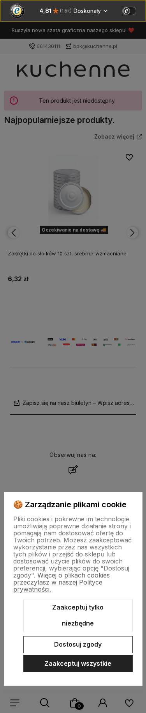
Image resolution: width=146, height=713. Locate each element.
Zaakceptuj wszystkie (77, 663)
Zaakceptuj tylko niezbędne (78, 615)
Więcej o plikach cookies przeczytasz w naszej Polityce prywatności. (61, 582)
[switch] (129, 11)
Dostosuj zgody (78, 644)
